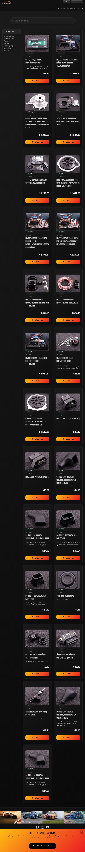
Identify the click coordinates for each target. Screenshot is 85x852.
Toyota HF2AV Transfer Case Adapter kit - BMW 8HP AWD (67, 121)
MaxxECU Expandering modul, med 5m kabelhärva (67, 301)
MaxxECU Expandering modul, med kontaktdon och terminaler (37, 302)
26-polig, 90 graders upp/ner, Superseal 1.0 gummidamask (66, 714)
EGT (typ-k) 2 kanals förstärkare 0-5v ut (34, 61)
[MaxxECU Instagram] (42, 828)
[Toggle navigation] (5, 7)
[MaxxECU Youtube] (48, 828)
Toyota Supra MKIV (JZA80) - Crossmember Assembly (36, 181)
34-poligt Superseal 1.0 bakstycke (66, 537)
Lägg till (39, 80)
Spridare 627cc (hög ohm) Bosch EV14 (36, 713)
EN (82, 8)
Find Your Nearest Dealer (43, 846)
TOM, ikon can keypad (65, 596)
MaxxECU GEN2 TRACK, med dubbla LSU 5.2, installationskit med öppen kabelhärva (37, 243)
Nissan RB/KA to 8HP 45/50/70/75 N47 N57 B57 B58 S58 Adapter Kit (35, 421)
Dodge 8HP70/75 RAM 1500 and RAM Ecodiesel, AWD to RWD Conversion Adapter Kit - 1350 (37, 123)
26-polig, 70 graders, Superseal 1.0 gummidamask (37, 777)
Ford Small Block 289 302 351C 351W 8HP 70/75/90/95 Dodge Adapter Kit (68, 183)
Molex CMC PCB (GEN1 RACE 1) (37, 477)
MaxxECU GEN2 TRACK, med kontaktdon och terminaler (36, 361)
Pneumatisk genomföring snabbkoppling (35, 656)
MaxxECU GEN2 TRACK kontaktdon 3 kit (64, 359)
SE (78, 8)
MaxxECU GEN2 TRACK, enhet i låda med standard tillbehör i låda (68, 62)
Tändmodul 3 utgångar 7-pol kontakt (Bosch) (66, 656)
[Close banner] (81, 832)
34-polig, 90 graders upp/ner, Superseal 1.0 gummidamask (66, 480)
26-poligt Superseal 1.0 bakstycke (35, 597)
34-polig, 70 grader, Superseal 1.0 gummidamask (37, 537)
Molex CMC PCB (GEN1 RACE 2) (68, 418)
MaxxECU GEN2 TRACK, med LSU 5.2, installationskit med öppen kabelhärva (67, 241)
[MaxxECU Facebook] (37, 828)
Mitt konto (62, 8)
